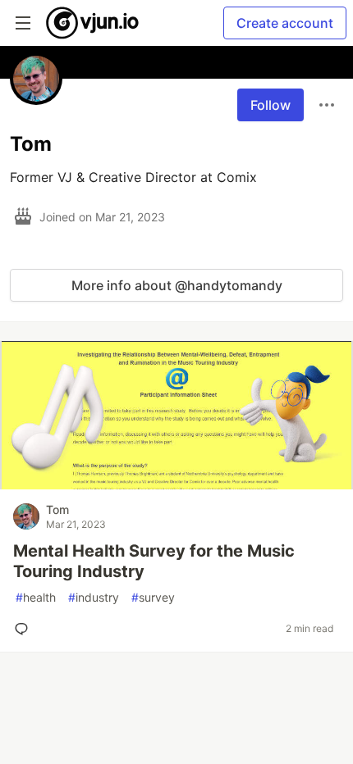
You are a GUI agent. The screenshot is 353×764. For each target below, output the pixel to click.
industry (93, 597)
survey (153, 597)
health (36, 597)
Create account (284, 23)
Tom (57, 509)
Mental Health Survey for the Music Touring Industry (154, 561)
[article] (176, 484)
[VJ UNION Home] (93, 23)
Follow (270, 105)
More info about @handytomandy (176, 285)
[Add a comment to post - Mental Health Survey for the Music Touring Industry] (24, 629)
